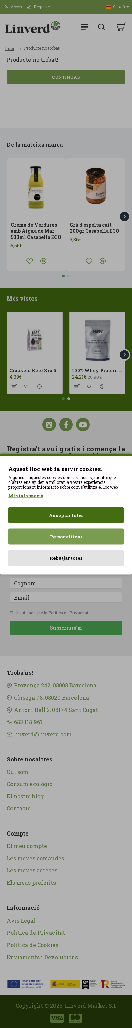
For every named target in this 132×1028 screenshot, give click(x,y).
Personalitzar (66, 537)
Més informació (25, 495)
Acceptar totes (66, 515)
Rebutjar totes (66, 558)
